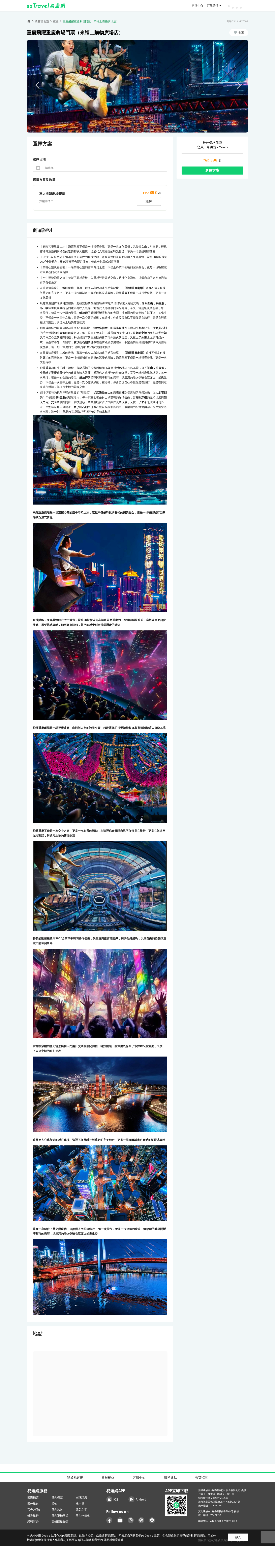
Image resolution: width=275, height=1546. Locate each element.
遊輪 (54, 1503)
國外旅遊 (33, 1503)
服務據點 (170, 1477)
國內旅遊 (57, 1509)
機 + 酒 (80, 1503)
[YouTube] (120, 1520)
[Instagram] (131, 1520)
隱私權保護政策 (113, 1540)
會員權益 (107, 1477)
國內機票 (57, 1497)
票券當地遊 (42, 21)
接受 (238, 1537)
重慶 (56, 21)
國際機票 (33, 1497)
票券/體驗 (33, 1509)
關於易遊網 (75, 1477)
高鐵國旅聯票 (60, 1521)
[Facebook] (109, 1520)
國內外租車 (83, 1515)
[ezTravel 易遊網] (46, 5)
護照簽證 (33, 1521)
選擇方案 (212, 170)
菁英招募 (201, 1477)
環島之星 (81, 1509)
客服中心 (197, 5)
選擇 (149, 201)
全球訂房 (81, 1497)
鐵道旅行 (33, 1515)
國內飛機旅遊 (60, 1515)
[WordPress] (141, 1520)
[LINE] (152, 1520)
